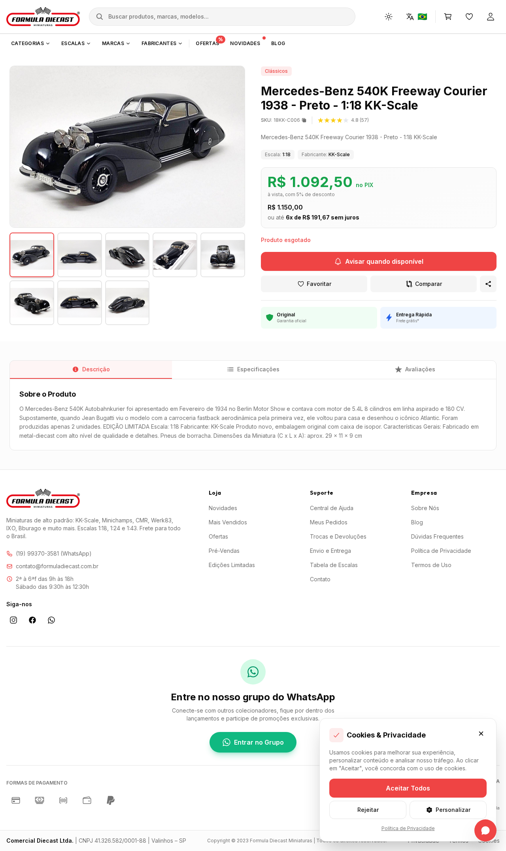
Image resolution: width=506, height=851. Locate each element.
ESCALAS (73, 43)
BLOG (278, 43)
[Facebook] (32, 620)
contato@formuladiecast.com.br (57, 566)
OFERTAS (209, 41)
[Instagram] (13, 620)
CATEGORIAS (27, 43)
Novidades (223, 508)
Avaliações (420, 369)
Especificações (258, 369)
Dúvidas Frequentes (437, 536)
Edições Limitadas (232, 565)
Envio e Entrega (330, 550)
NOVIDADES (245, 43)
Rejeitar (368, 809)
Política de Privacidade (441, 550)
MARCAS (113, 43)
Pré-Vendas (224, 550)
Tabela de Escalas (334, 565)
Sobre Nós (425, 508)
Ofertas (218, 536)
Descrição (96, 369)
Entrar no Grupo (259, 742)
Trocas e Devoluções (338, 536)
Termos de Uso (431, 565)
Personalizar (453, 809)
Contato (320, 579)
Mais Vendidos (228, 522)
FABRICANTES (159, 43)
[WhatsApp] (51, 620)
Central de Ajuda (331, 508)
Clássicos (276, 71)
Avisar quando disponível (384, 261)
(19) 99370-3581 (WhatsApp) (54, 553)
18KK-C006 (280, 120)
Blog (417, 522)
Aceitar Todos (408, 788)
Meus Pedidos (328, 522)
